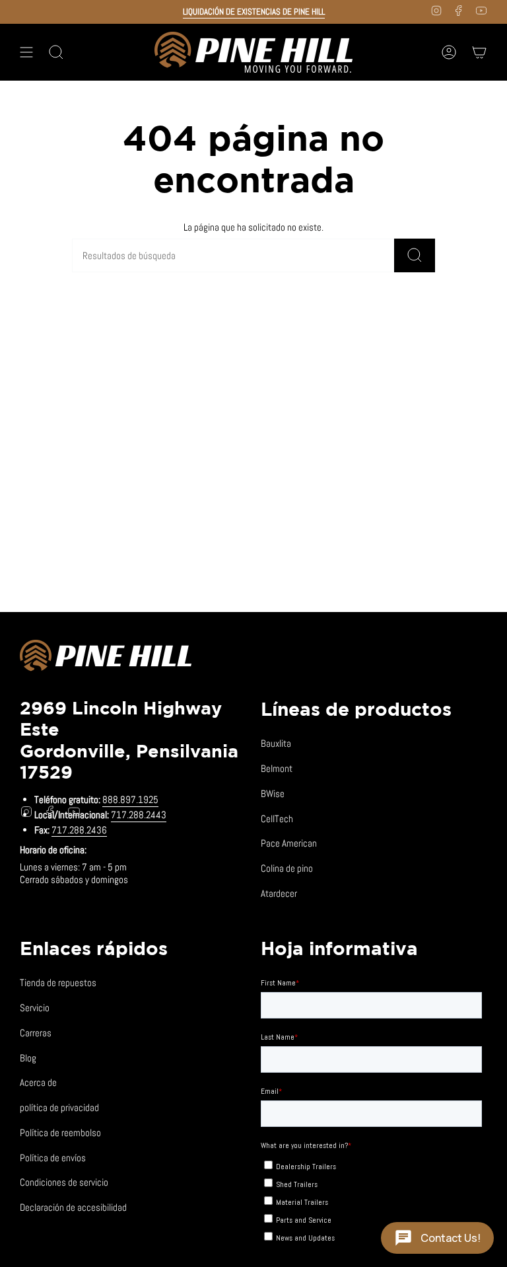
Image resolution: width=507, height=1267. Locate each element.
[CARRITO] (479, 52)
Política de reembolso (60, 1132)
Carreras (35, 1032)
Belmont (276, 768)
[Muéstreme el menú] (26, 52)
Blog (28, 1058)
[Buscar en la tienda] (414, 255)
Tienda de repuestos (58, 982)
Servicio (35, 1007)
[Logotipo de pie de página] (105, 657)
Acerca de (38, 1082)
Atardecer (279, 893)
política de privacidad (59, 1107)
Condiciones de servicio (64, 1182)
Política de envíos (53, 1157)
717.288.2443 (138, 814)
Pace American (289, 843)
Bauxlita (276, 743)
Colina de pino (287, 868)
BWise (273, 793)
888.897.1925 (130, 799)
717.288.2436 (79, 830)
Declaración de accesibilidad (73, 1207)
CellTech (277, 818)
